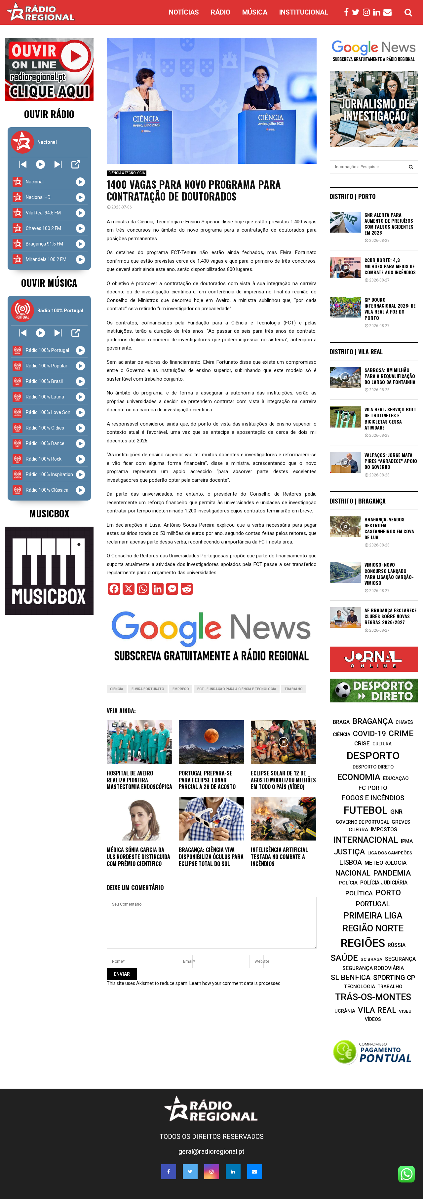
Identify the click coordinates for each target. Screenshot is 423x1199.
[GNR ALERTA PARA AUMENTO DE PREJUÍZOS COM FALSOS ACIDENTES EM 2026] (345, 222)
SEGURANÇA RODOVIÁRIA (373, 968)
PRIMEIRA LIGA (373, 915)
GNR (396, 811)
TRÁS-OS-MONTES (373, 997)
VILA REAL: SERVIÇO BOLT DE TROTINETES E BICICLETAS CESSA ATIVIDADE (390, 418)
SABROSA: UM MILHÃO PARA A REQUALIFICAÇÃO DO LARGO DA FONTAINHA (390, 375)
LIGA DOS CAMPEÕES (389, 852)
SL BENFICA (350, 977)
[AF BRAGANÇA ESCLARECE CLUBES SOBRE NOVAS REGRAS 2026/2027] (345, 617)
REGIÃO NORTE (373, 928)
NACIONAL (352, 873)
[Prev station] (58, 164)
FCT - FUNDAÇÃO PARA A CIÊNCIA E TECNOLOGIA (236, 689)
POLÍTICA (359, 893)
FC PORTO (373, 788)
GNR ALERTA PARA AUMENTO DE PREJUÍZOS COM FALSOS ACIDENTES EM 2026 (389, 223)
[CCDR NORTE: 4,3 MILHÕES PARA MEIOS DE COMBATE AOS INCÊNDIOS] (345, 267)
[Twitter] (357, 12)
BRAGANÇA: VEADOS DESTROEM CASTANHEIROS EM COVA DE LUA (389, 528)
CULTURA (382, 743)
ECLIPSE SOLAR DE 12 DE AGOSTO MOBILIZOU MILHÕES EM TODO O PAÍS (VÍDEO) (283, 780)
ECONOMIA (358, 777)
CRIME (401, 733)
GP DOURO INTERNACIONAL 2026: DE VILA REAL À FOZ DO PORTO (390, 308)
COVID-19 (369, 733)
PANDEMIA (392, 873)
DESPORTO (373, 756)
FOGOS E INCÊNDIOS (373, 798)
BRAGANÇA (372, 721)
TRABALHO (294, 689)
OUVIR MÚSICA (49, 282)
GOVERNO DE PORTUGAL (362, 822)
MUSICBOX (49, 513)
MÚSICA (254, 12)
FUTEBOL (366, 810)
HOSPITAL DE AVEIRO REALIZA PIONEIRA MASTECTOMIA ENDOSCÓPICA (139, 780)
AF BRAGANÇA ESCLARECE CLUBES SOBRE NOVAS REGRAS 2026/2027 (391, 616)
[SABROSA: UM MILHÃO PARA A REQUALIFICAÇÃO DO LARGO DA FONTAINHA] (345, 377)
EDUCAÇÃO (396, 778)
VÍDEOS (373, 1019)
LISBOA (350, 862)
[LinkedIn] (378, 12)
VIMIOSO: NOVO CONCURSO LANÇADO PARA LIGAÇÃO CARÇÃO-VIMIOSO (389, 573)
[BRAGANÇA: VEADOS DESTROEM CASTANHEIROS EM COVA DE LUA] (345, 526)
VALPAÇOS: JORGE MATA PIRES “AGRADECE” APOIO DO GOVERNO (391, 460)
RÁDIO (220, 12)
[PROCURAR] (411, 166)
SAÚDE (344, 958)
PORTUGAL (373, 904)
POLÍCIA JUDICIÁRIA (383, 883)
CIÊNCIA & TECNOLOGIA (126, 173)
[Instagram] (368, 12)
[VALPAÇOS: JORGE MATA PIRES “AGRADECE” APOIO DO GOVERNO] (345, 462)
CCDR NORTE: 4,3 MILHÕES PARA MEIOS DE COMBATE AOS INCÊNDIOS (390, 265)
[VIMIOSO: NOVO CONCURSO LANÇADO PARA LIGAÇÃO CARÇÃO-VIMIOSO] (345, 572)
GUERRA (358, 830)
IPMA (407, 841)
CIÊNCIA (116, 689)
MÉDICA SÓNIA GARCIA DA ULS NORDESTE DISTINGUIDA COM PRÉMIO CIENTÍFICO (138, 857)
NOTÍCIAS (184, 12)
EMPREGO (181, 689)
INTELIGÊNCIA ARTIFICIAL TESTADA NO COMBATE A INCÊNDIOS (279, 857)
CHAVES (404, 722)
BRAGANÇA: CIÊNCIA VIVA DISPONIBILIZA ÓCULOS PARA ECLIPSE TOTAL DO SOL (211, 857)
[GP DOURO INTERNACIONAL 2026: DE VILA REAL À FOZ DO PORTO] (345, 307)
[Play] (40, 164)
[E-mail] (389, 12)
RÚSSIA (396, 945)
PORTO (388, 892)
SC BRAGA (371, 959)
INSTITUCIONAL (303, 12)
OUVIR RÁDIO (49, 114)
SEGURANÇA (400, 959)
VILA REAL (377, 1010)
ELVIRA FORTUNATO (148, 689)
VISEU (405, 1011)
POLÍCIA (348, 883)
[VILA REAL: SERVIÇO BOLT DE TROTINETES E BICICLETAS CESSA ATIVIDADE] (345, 416)
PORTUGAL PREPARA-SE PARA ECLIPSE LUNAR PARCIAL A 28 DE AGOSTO (207, 780)
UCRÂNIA (344, 1011)
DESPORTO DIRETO (373, 766)
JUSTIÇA (349, 851)
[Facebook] (348, 12)
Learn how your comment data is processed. (235, 983)
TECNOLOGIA (359, 987)
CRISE (362, 743)
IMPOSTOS (384, 829)
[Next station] (23, 164)
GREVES (401, 822)
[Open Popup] (75, 164)
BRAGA (341, 722)
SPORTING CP (394, 978)
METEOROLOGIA (385, 862)
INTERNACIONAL (365, 840)
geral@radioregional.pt (211, 1151)
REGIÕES (363, 943)
